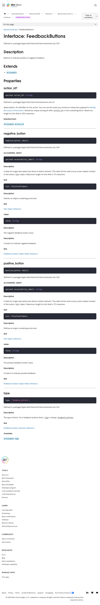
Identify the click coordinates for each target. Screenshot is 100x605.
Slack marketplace (8, 561)
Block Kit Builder (8, 485)
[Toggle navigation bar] (3, 5)
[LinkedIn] (87, 593)
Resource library (8, 523)
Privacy (10, 593)
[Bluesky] (92, 593)
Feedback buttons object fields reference (21, 254)
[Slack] (5, 463)
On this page (8, 24)
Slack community (8, 539)
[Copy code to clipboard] (93, 95)
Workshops (6, 513)
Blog (3, 558)
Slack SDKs (6, 481)
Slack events (6, 542)
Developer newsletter (9, 564)
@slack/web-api (10, 29)
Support (40, 593)
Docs (4, 555)
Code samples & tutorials (11, 491)
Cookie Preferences (28, 593)
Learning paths (7, 510)
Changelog (49, 593)
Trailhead (5, 520)
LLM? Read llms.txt (9, 494)
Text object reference (12, 209)
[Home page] (5, 14)
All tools (5, 497)
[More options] (96, 16)
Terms (17, 593)
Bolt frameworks (8, 478)
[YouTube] (97, 593)
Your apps (5, 577)
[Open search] (95, 5)
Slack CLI (5, 475)
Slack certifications (9, 516)
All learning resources (9, 526)
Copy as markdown (88, 16)
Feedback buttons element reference (19, 428)
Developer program (9, 488)
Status (4, 593)
